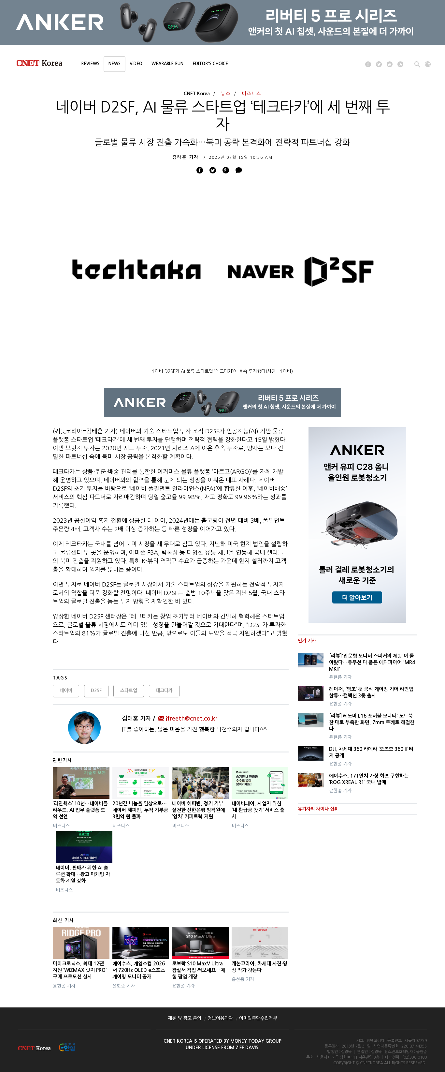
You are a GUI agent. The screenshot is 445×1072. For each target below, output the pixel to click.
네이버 (66, 690)
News (114, 64)
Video (136, 64)
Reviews (90, 64)
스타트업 (128, 690)
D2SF (96, 690)
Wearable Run (167, 64)
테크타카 (164, 690)
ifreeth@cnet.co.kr (191, 719)
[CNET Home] (42, 64)
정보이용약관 (220, 1018)
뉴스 (226, 93)
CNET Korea (197, 93)
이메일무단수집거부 (258, 1018)
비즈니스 (251, 93)
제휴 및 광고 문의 (184, 1018)
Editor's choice (210, 64)
